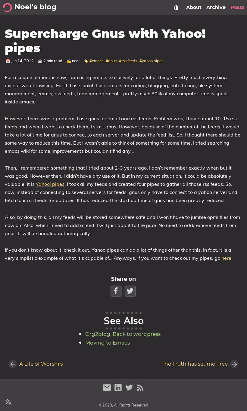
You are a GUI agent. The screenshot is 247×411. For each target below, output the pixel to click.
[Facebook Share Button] (116, 291)
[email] (107, 390)
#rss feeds (128, 60)
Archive (216, 7)
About (194, 7)
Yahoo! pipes (50, 184)
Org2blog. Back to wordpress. (123, 334)
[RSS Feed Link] (140, 390)
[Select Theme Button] (176, 7)
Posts (237, 7)
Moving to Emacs (107, 343)
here (226, 258)
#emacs (96, 60)
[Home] (7, 8)
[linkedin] (118, 390)
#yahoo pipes (151, 60)
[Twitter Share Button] (130, 291)
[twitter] (130, 390)
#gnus (111, 60)
